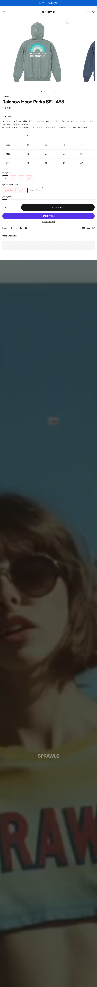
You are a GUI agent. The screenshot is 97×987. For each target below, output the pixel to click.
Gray (21, 190)
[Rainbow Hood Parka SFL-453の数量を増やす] (16, 207)
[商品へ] (41, 91)
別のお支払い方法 (48, 222)
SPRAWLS (48, 12)
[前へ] (3, 3)
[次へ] (93, 3)
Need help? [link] (90, 228)
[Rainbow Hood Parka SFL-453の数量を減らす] (5, 207)
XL (29, 178)
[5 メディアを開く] (67, 22)
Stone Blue (9, 190)
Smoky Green (35, 190)
